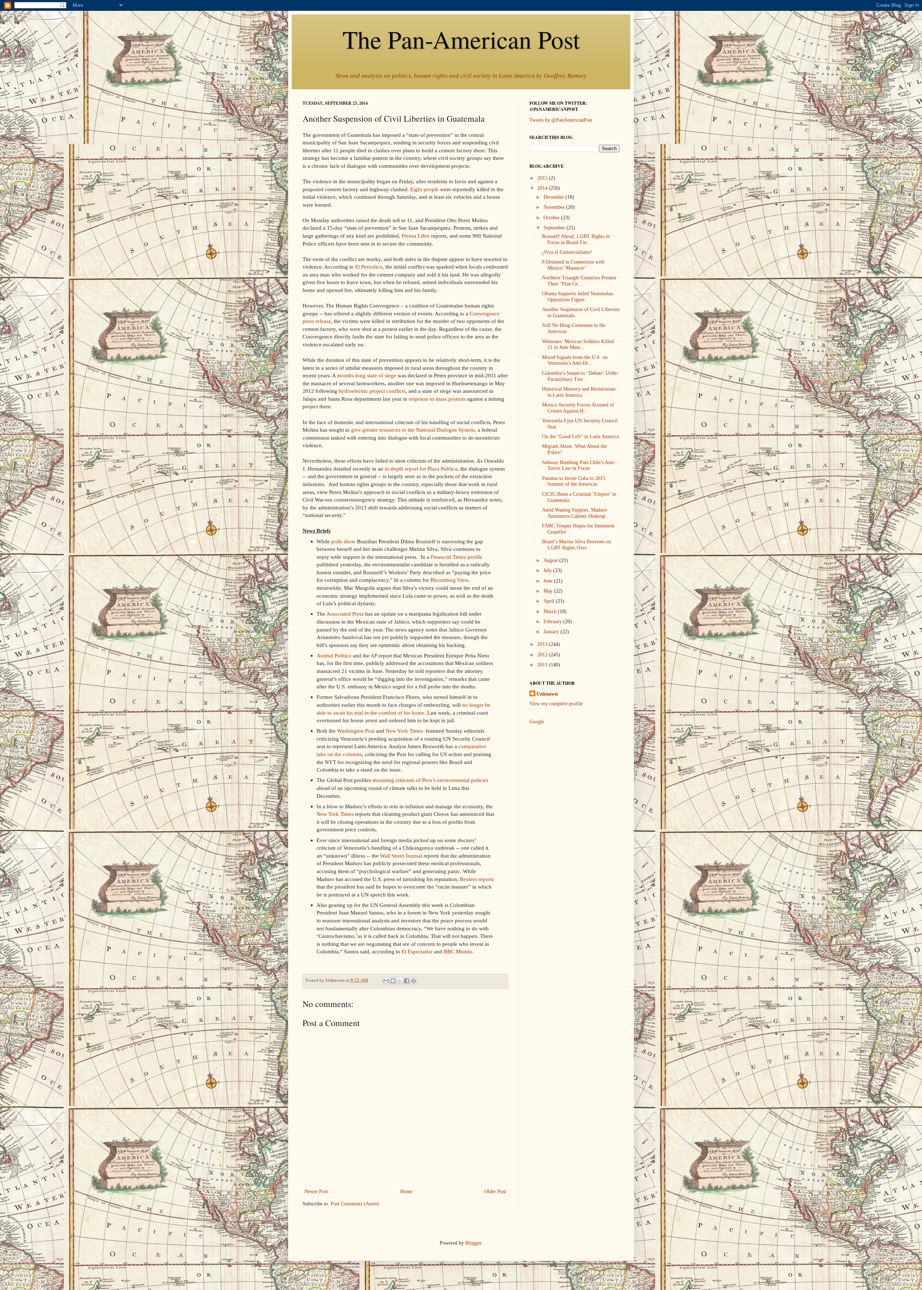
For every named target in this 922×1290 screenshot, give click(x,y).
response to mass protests (437, 399)
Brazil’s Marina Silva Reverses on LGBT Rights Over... (576, 544)
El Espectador (417, 951)
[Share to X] (399, 980)
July (548, 570)
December (554, 197)
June (548, 581)
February (553, 621)
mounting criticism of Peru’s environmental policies (430, 780)
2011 (543, 665)
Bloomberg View (449, 580)
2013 (543, 644)
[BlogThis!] (393, 980)
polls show (343, 541)
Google (536, 721)
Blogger (473, 1243)
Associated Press (345, 614)
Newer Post (316, 1191)
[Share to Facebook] (406, 980)
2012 (543, 654)
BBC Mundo (458, 951)
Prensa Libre (416, 236)
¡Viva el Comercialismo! (567, 252)
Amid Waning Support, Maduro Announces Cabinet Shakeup (574, 513)
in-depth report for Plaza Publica (421, 469)
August (551, 560)
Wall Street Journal (401, 856)
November (554, 207)
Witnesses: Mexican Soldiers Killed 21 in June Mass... (578, 344)
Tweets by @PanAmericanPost (560, 120)
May (548, 591)
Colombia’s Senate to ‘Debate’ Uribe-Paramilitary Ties (580, 376)
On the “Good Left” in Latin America (580, 436)
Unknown (547, 694)
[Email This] (386, 980)
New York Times (404, 731)
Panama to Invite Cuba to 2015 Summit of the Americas (573, 481)
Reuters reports (477, 879)
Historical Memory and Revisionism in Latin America (579, 392)
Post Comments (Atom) (355, 1203)
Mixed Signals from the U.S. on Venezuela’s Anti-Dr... (575, 360)
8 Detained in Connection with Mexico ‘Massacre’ (573, 265)
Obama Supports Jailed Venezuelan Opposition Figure (577, 296)
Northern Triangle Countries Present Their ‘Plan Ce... (579, 281)
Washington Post (356, 731)
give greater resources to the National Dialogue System (413, 430)
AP (374, 655)
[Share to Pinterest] (413, 980)
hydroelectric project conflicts (372, 391)
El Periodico (368, 267)
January (551, 631)
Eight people (424, 189)
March (550, 611)
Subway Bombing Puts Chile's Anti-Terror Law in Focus (579, 465)
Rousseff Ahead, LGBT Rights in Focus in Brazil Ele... (576, 239)
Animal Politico (334, 655)
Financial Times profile (456, 557)
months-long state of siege (366, 375)
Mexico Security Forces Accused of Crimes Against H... (578, 408)
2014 (543, 188)
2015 (543, 178)
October (552, 217)
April (549, 601)
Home (406, 1191)
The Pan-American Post (461, 38)
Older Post (495, 1191)
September (555, 227)
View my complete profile (556, 703)
